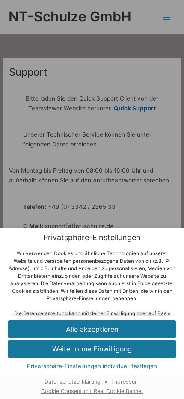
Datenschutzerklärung (73, 381)
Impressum (125, 381)
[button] (92, 329)
